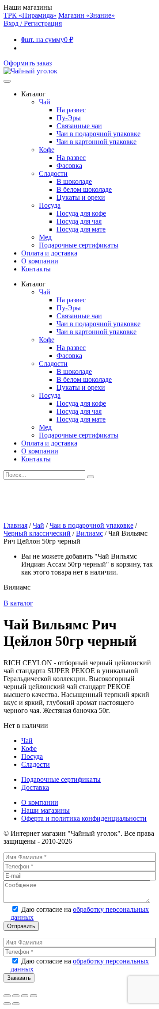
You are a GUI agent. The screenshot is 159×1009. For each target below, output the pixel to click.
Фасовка (69, 165)
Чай (44, 102)
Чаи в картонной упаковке (96, 141)
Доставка (35, 787)
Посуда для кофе (81, 213)
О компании (39, 261)
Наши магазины (45, 810)
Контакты (36, 269)
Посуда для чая (79, 221)
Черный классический (37, 533)
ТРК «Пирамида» (30, 15)
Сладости (53, 173)
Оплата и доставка (49, 253)
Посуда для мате (81, 229)
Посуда (50, 205)
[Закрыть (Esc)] (33, 995)
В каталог (18, 603)
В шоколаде (74, 181)
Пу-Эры (69, 118)
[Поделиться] (24, 995)
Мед (45, 237)
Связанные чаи (79, 125)
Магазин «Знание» (86, 15)
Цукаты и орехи (81, 197)
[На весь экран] (15, 995)
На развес (71, 110)
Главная (15, 525)
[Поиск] (90, 477)
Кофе (46, 149)
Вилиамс (89, 533)
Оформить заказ (28, 63)
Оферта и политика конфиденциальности (84, 818)
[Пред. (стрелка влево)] (7, 1003)
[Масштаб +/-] (7, 995)
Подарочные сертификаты (78, 245)
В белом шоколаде (84, 189)
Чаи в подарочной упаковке (98, 133)
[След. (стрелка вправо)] (15, 1003)
